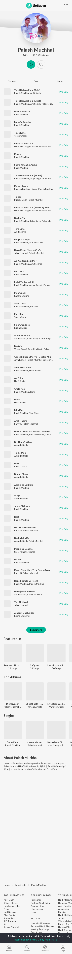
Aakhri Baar (20, 303)
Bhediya (62, 912)
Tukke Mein (20, 453)
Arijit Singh (35, 93)
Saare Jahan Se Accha (25, 165)
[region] (36, 885)
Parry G (34, 306)
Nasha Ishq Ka (21, 538)
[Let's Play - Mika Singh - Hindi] (56, 653)
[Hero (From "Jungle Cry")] (56, 730)
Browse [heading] (35, 918)
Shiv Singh (34, 413)
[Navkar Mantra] (35, 730)
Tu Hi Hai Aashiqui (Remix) (28, 175)
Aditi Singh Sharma (50, 338)
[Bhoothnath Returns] (35, 691)
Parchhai (18, 314)
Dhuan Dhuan (21, 474)
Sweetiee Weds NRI (56, 703)
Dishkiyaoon (12, 703)
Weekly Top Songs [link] (40, 929)
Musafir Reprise (22, 122)
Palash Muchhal (36, 50)
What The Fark (22, 335)
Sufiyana (34, 665)
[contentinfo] (36, 920)
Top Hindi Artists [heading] (14, 895)
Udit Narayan (10, 912)
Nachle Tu (19, 218)
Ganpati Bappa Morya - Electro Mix (32, 357)
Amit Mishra (20, 231)
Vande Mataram (22, 367)
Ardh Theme (20, 421)
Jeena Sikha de (22, 506)
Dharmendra (37, 909)
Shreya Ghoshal (11, 927)
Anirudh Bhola (21, 445)
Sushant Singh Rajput (41, 903)
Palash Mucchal (39, 146)
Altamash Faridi (49, 178)
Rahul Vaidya (33, 338)
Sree (16, 551)
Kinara (17, 154)
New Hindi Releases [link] (40, 923)
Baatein (18, 346)
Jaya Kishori (20, 359)
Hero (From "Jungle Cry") (27, 250)
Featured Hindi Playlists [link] (42, 926)
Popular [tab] (12, 81)
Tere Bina (19, 229)
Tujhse (17, 197)
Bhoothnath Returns (35, 703)
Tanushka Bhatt (35, 349)
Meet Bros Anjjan (22, 146)
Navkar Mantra (22, 111)
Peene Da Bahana (23, 549)
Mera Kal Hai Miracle (25, 527)
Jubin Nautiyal (21, 253)
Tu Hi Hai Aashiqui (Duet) (27, 101)
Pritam (7, 909)
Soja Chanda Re (22, 325)
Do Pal (17, 559)
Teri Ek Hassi (21, 602)
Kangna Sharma (21, 295)
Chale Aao (19, 389)
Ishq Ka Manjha (22, 239)
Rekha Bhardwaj (22, 615)
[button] (41, 64)
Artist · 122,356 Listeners (36, 55)
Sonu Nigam (20, 317)
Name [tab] (60, 81)
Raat (16, 517)
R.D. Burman (10, 921)
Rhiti (32, 391)
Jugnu (61, 918)
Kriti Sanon (36, 899)
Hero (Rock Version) (24, 591)
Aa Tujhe (18, 378)
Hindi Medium (65, 899)
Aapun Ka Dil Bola (23, 485)
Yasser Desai (20, 135)
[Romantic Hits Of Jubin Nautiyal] (13, 653)
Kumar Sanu (9, 918)
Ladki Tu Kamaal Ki (24, 282)
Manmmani (20, 293)
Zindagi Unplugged (24, 613)
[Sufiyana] (35, 653)
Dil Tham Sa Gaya (23, 442)
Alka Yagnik (9, 915)
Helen (34, 912)
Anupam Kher (37, 906)
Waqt (17, 495)
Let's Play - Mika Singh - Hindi (56, 665)
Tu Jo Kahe (20, 133)
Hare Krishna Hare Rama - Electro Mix (34, 431)
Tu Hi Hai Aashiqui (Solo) (27, 90)
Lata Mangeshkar (12, 906)
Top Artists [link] (36, 932)
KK (5, 924)
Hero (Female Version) (26, 581)
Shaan (34, 189)
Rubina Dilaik (20, 327)
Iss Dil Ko (19, 271)
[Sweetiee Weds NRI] (56, 691)
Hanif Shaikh (35, 370)
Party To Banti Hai (23, 143)
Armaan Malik (36, 242)
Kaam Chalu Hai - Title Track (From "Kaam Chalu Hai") (42, 570)
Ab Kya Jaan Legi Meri (25, 261)
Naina (17, 399)
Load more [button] (36, 629)
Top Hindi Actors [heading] (41, 895)
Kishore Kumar (11, 903)
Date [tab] (36, 81)
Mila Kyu (18, 410)
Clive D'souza (20, 466)
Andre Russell (36, 285)
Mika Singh (53, 146)
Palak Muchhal (49, 103)
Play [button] (31, 64)
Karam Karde (21, 186)
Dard (16, 463)
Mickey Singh (20, 199)
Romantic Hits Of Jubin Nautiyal (13, 665)
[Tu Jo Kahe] (13, 730)
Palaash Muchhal (22, 189)
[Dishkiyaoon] (13, 691)
